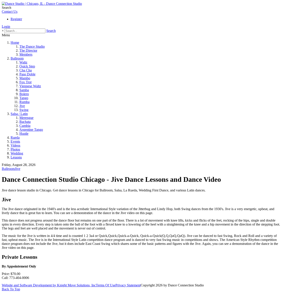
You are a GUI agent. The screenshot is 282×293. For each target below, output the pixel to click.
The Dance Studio (32, 46)
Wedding (17, 153)
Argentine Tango (31, 129)
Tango (23, 98)
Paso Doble (27, 74)
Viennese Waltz (30, 86)
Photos (15, 149)
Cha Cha (25, 70)
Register (16, 19)
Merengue (26, 118)
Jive (22, 106)
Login (6, 26)
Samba (24, 90)
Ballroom (17, 58)
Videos (15, 145)
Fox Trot (25, 82)
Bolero (24, 94)
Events (15, 141)
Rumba (24, 102)
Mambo (24, 78)
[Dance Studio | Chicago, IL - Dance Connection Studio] (42, 3)
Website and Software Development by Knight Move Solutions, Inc (49, 285)
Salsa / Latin (19, 114)
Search (51, 31)
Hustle (23, 133)
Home (15, 42)
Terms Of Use (105, 285)
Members (25, 54)
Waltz (23, 62)
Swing (23, 110)
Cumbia (24, 125)
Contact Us (9, 11)
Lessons (16, 157)
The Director (28, 50)
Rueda (15, 137)
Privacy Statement (128, 285)
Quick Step (27, 66)
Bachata (25, 122)
